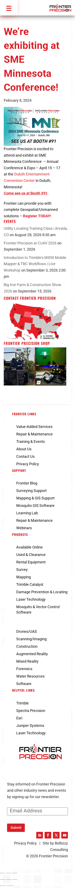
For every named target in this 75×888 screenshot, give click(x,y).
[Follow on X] (56, 835)
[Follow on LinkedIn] (39, 835)
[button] (9, 8)
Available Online (29, 547)
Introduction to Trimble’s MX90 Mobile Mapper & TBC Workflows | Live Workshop (35, 263)
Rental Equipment (31, 562)
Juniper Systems (30, 725)
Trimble (22, 703)
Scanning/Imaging (31, 639)
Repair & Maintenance (34, 434)
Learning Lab (27, 513)
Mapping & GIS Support (35, 498)
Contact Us (25, 456)
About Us (23, 449)
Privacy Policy (27, 464)
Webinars (24, 528)
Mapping (23, 577)
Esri (19, 718)
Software (23, 683)
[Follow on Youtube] (64, 835)
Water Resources (30, 676)
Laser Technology (31, 599)
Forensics (24, 669)
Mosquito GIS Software (35, 505)
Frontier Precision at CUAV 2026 (30, 243)
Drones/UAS (26, 631)
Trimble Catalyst (29, 584)
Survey (22, 569)
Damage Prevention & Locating (42, 592)
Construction (27, 646)
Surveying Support (31, 490)
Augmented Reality (32, 654)
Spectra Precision (30, 710)
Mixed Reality (27, 661)
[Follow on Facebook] (48, 835)
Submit (16, 828)
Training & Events (30, 441)
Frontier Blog (26, 483)
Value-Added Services (34, 426)
